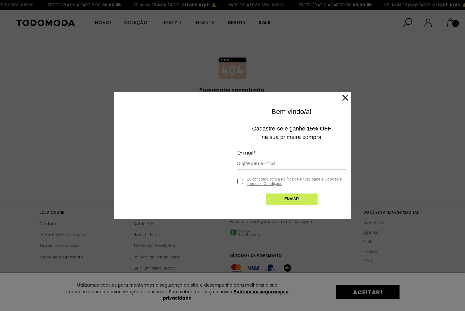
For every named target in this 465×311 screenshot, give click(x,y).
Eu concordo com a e (294, 181)
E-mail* (246, 152)
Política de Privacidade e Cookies (310, 179)
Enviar (291, 199)
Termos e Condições (264, 183)
